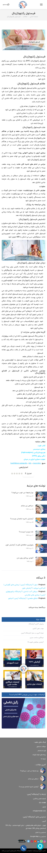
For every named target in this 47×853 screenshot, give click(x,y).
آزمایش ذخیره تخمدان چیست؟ (21, 519)
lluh (30, 463)
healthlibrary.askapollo (18, 463)
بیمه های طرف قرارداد (39, 755)
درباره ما (43, 759)
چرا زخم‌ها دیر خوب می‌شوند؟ (22, 492)
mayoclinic (37, 463)
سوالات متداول (41, 747)
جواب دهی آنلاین (38, 629)
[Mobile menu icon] (41, 4)
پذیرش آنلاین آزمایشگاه (36, 624)
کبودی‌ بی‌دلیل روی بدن (25, 558)
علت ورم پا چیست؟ (26, 532)
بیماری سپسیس (39, 449)
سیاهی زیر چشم (27, 506)
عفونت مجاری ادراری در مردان (34, 459)
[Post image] (43, 770)
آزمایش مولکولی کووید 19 (35, 642)
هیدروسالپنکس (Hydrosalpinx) (33, 452)
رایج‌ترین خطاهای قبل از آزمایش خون (19, 545)
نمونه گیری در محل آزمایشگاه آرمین (32, 633)
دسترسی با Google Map (38, 837)
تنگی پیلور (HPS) (38, 456)
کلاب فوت (41, 446)
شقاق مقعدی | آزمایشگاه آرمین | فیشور (23, 598)
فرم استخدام (42, 751)
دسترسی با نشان (40, 832)
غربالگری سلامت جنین (37, 638)
